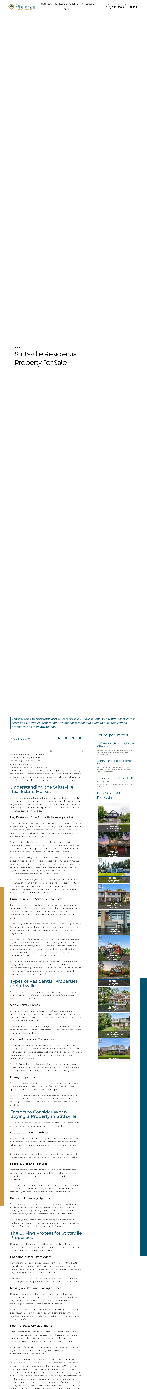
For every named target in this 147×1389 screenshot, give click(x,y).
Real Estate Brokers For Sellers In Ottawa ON (115, 745)
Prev (114, 804)
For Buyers (60, 4)
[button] (59, 738)
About (66, 9)
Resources (87, 4)
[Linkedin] (136, 7)
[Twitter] (134, 7)
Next (114, 1060)
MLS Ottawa (46, 4)
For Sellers (73, 4)
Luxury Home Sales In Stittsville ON (114, 762)
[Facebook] (131, 7)
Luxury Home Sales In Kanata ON (115, 778)
